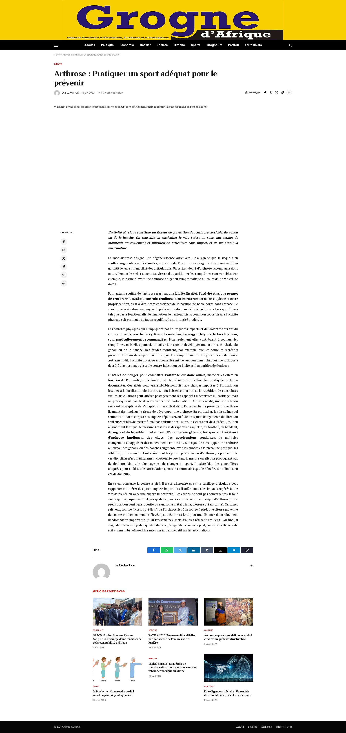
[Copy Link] (282, 92)
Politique (107, 45)
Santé (58, 64)
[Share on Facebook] (265, 92)
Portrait (233, 45)
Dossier (145, 45)
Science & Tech (284, 726)
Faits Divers (253, 45)
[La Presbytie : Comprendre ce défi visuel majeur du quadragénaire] (117, 668)
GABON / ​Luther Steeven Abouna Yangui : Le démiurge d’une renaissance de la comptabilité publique (117, 639)
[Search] (290, 45)
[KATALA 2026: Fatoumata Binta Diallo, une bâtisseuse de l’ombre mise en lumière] (173, 612)
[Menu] (56, 45)
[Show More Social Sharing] (289, 92)
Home (57, 54)
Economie (127, 45)
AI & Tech (209, 686)
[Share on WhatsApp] (271, 92)
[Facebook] (63, 241)
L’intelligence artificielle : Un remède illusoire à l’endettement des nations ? (228, 693)
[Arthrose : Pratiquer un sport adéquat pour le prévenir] (173, 165)
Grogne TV (214, 45)
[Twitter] (63, 258)
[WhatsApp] (63, 250)
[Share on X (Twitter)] (276, 92)
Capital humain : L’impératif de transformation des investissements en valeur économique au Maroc (172, 667)
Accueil (89, 45)
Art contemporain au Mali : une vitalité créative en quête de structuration (228, 637)
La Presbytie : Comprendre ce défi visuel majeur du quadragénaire (113, 693)
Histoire (179, 45)
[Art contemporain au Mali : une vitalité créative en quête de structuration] (228, 612)
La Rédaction (70, 92)
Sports (196, 45)
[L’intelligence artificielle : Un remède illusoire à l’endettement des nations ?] (228, 668)
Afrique (152, 630)
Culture (208, 630)
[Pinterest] (63, 266)
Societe (162, 45)
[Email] (63, 274)
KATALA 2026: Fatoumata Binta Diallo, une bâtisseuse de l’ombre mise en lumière (171, 639)
